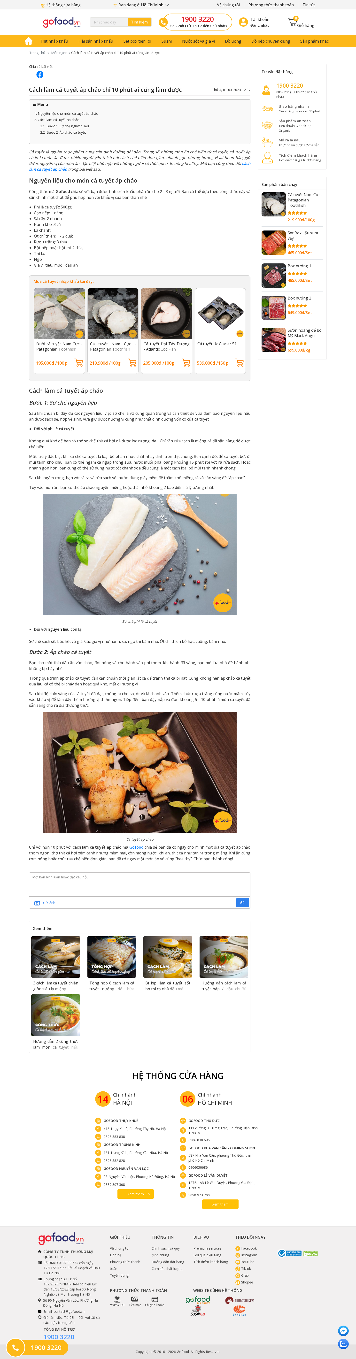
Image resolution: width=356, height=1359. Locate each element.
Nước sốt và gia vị (198, 41)
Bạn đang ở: (141, 5)
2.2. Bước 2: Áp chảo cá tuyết (63, 132)
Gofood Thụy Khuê (121, 1120)
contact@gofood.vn (69, 1311)
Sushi (167, 41)
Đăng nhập (260, 25)
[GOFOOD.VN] (62, 22)
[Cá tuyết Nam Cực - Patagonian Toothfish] (274, 204)
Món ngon (59, 52)
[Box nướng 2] (274, 308)
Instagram (248, 1255)
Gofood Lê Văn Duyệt (208, 1175)
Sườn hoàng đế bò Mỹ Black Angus (305, 333)
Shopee (246, 1282)
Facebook (248, 1248)
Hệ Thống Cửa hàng (178, 1075)
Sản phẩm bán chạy (279, 184)
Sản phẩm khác (314, 41)
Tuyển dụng (119, 1275)
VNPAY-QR (117, 1305)
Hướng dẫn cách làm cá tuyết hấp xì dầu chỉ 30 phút (224, 988)
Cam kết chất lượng (167, 1268)
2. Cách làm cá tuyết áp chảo (56, 119)
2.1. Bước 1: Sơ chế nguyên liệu (64, 126)
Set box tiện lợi (137, 41)
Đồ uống (233, 41)
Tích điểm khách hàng (210, 1261)
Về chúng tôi (228, 5)
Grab (244, 1275)
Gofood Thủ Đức (204, 1120)
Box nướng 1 (299, 266)
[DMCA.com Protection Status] (310, 1253)
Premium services (207, 1248)
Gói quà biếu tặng (207, 1255)
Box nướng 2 (299, 298)
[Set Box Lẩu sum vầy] (274, 242)
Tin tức (308, 5)
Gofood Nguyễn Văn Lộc (126, 1168)
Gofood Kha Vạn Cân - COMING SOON (221, 1148)
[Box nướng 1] (274, 275)
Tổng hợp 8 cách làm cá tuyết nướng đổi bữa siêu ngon (111, 988)
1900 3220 (197, 19)
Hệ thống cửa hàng (63, 5)
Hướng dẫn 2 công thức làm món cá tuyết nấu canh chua (55, 1047)
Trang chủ (37, 52)
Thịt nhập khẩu (54, 41)
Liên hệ (115, 1255)
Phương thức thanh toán (271, 5)
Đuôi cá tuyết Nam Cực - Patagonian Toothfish (59, 346)
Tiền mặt (135, 1305)
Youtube (247, 1261)
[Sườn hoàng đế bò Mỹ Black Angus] (274, 340)
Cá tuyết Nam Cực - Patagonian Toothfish (113, 346)
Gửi (242, 902)
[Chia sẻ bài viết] (40, 74)
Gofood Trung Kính (122, 1144)
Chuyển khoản (154, 1305)
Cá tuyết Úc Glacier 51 (217, 343)
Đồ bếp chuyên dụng (270, 41)
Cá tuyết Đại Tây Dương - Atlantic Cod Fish (167, 346)
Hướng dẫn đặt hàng (168, 1261)
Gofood (136, 847)
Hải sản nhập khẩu (95, 41)
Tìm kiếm (139, 22)
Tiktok (245, 1268)
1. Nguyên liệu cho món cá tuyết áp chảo (66, 113)
